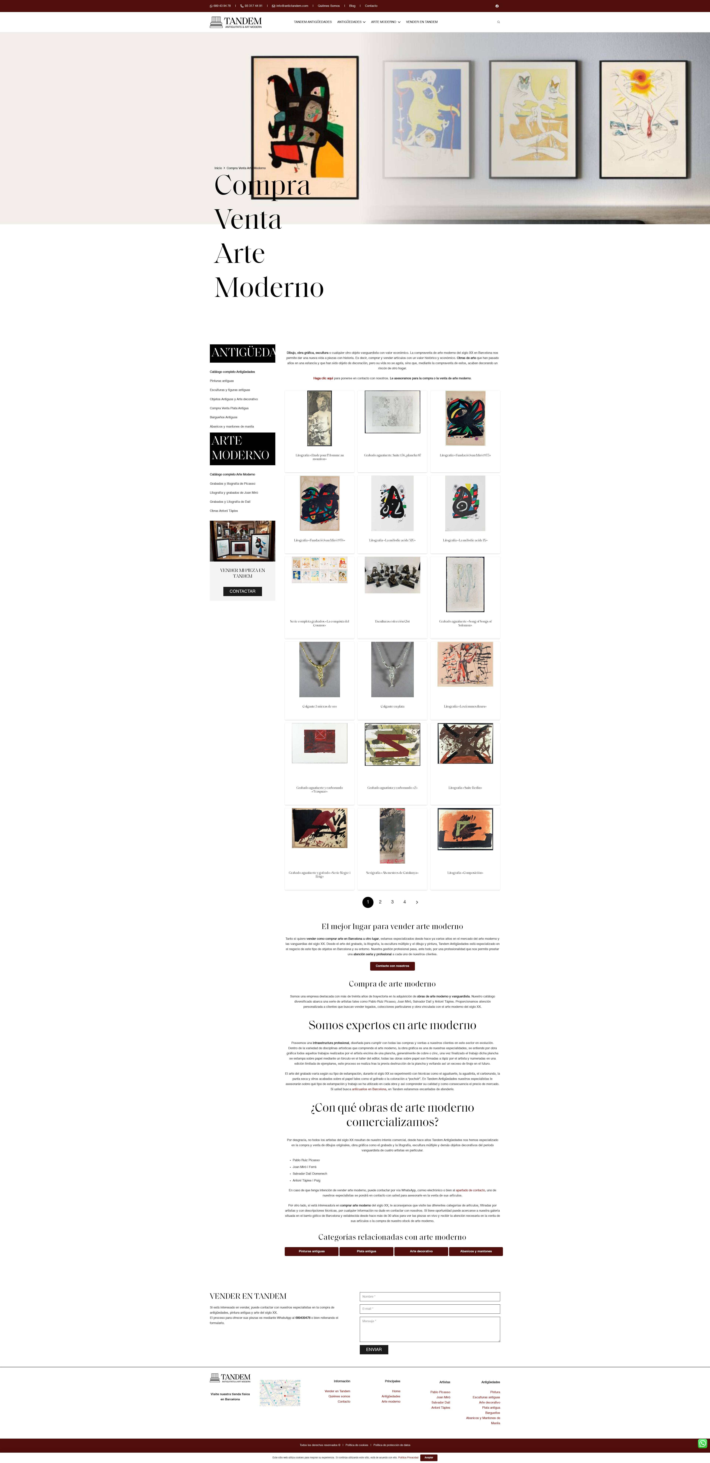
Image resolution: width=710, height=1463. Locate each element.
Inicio (218, 168)
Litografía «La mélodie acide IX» (465, 540)
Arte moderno (391, 1401)
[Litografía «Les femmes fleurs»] (465, 644)
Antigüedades (391, 1396)
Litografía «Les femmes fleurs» (465, 706)
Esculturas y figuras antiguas (230, 390)
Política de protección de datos (391, 1445)
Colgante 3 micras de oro (319, 706)
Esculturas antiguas (486, 1397)
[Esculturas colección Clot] (392, 559)
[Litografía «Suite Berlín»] (465, 725)
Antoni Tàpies (440, 1407)
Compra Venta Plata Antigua (229, 408)
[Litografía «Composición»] (465, 810)
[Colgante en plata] (392, 644)
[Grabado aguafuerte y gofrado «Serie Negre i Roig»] (319, 810)
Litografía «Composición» (465, 873)
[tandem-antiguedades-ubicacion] (280, 1393)
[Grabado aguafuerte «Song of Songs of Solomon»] (465, 559)
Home (396, 1391)
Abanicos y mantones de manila (232, 426)
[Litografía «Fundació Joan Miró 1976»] (320, 478)
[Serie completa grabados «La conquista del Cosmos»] (319, 559)
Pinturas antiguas (222, 381)
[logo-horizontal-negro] (236, 22)
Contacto (344, 1401)
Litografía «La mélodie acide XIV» (392, 540)
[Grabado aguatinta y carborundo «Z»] (392, 725)
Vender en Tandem (337, 1391)
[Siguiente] (416, 902)
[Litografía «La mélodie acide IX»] (465, 478)
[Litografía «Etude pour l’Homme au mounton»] (319, 393)
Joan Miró (443, 1397)
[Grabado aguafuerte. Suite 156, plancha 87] (392, 393)
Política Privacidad (408, 1458)
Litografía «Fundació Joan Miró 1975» (465, 455)
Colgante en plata (392, 706)
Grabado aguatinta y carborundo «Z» (392, 788)
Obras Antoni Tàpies (224, 511)
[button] (498, 22)
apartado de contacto (470, 1190)
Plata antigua (491, 1407)
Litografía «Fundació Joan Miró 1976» (319, 540)
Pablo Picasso (440, 1392)
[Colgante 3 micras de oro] (319, 644)
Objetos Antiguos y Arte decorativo (234, 399)
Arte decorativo (489, 1402)
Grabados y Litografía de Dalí (230, 502)
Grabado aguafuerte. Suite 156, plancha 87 (392, 455)
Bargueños (492, 1413)
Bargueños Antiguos (223, 417)
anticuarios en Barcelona (369, 1089)
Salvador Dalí (441, 1402)
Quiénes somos (339, 1396)
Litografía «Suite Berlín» (465, 788)
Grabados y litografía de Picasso (232, 483)
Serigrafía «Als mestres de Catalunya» (392, 873)
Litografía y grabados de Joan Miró (234, 492)
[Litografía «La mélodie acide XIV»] (392, 478)
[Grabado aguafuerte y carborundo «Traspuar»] (319, 725)
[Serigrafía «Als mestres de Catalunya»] (392, 810)
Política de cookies (357, 1445)
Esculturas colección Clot (392, 621)
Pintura (495, 1392)
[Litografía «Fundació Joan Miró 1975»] (465, 393)
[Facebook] (497, 6)
